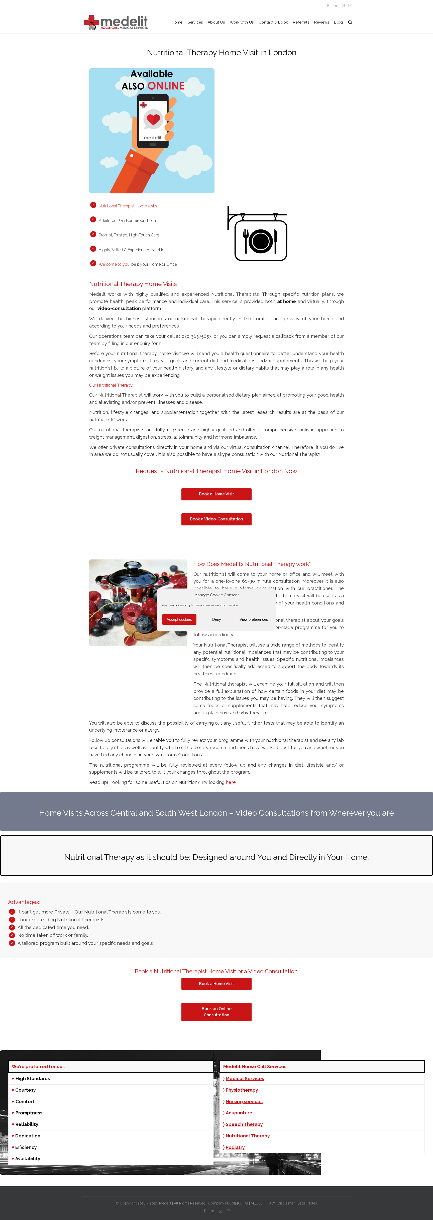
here (231, 782)
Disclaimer (286, 1203)
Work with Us (242, 22)
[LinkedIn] (335, 6)
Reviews (321, 22)
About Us (216, 22)
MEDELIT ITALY (263, 1203)
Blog (338, 22)
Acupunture (239, 1112)
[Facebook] (328, 6)
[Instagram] (343, 6)
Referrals (301, 22)
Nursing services (244, 1101)
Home (177, 22)
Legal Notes (307, 1203)
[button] (350, 22)
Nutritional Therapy (248, 1135)
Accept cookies (179, 619)
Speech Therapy (244, 1124)
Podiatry (235, 1147)
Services (195, 22)
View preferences (254, 619)
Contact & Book (273, 22)
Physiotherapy (242, 1090)
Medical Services (245, 1078)
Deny (216, 619)
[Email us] (350, 6)
